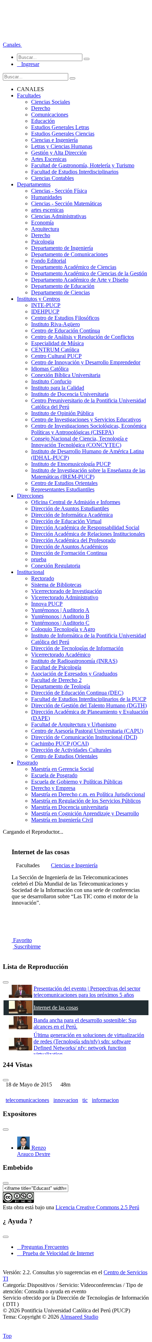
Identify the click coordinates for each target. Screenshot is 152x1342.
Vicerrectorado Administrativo (64, 597)
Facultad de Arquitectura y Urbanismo (73, 724)
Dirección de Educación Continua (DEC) (77, 693)
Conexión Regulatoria (55, 566)
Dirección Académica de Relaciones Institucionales (88, 534)
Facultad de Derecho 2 (56, 680)
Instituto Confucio (51, 381)
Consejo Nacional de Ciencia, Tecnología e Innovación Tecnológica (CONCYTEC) (79, 442)
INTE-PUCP (45, 305)
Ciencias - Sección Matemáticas (66, 203)
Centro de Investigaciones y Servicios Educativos (86, 420)
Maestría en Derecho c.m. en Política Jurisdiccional (88, 794)
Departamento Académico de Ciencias (73, 267)
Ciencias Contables (52, 178)
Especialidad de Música (57, 343)
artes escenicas (47, 210)
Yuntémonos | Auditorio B (60, 616)
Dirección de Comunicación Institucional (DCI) (84, 737)
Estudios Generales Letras (60, 127)
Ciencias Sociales (50, 102)
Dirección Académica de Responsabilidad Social (85, 528)
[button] (12, 45)
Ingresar (28, 64)
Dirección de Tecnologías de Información (77, 648)
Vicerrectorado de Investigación (66, 591)
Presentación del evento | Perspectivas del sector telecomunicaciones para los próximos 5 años (87, 991)
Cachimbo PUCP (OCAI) (60, 744)
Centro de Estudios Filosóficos (65, 318)
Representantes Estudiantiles (62, 489)
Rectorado (42, 578)
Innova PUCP (47, 604)
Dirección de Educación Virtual (66, 521)
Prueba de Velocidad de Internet (56, 1253)
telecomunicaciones (27, 1100)
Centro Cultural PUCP (56, 356)
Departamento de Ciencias (60, 292)
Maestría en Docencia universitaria (69, 807)
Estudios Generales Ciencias (62, 134)
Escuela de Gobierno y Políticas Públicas (76, 782)
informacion (105, 1100)
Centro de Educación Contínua (65, 331)
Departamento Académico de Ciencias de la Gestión (89, 273)
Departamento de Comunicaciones (69, 254)
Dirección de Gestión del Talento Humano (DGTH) (89, 705)
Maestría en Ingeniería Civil (62, 820)
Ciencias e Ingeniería (54, 140)
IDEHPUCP (45, 311)
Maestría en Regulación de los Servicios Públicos (86, 801)
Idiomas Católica (50, 369)
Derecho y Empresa (53, 788)
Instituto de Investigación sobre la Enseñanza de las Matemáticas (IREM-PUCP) (88, 473)
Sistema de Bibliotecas (56, 585)
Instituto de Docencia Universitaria (70, 394)
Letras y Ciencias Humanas (61, 146)
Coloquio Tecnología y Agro (63, 629)
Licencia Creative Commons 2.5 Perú (97, 1207)
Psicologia (42, 242)
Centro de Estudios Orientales (64, 483)
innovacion (65, 1100)
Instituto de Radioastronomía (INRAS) (74, 661)
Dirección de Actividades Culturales (71, 750)
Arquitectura (45, 229)
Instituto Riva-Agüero (55, 324)
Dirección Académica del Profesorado (73, 540)
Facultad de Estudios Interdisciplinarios (74, 172)
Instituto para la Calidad (57, 388)
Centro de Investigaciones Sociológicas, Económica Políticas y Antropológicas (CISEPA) (88, 429)
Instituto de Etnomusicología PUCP (71, 464)
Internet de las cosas (56, 1008)
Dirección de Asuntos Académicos (69, 547)
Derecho (40, 108)
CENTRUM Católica (55, 350)
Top (7, 1336)
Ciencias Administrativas (58, 216)
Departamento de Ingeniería (62, 248)
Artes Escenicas (48, 159)
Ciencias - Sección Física (59, 191)
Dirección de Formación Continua (69, 553)
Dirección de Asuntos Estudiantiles (70, 508)
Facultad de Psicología (56, 667)
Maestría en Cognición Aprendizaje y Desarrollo (85, 813)
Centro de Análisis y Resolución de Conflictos (82, 337)
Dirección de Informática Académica (72, 515)
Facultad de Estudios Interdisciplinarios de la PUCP (88, 699)
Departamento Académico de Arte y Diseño (79, 280)
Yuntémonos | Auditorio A (60, 610)
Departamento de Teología (60, 686)
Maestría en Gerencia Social (62, 769)
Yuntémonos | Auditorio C (60, 623)
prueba (38, 559)
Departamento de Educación (62, 286)
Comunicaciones (49, 115)
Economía (42, 223)
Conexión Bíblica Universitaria (65, 375)
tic (85, 1100)
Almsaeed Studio (79, 1317)
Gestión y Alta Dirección (59, 153)
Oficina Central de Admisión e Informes (75, 502)
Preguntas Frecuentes (43, 1247)
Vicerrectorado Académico (60, 655)
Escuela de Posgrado (54, 775)
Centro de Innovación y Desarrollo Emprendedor (85, 362)
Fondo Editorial (48, 261)
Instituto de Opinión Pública (62, 413)
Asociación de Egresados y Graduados (74, 674)
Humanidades (46, 197)
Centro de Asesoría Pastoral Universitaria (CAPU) (87, 731)
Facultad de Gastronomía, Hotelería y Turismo (82, 165)
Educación (43, 121)
